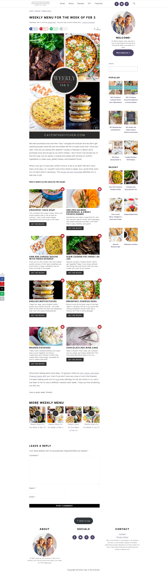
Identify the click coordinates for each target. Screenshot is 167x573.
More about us (122, 53)
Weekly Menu (46, 11)
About (71, 3)
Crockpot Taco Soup (42, 210)
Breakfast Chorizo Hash (81, 301)
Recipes (81, 3)
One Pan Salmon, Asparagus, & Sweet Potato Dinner (78, 212)
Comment (34, 455)
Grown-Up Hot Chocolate (71, 172)
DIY (89, 3)
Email (32, 497)
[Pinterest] (127, 4)
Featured (98, 3)
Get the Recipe (38, 224)
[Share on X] (2, 289)
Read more (47, 562)
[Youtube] (122, 4)
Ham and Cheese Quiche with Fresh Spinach (43, 258)
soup (57, 379)
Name (32, 488)
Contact (122, 534)
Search (111, 63)
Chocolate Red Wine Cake (82, 348)
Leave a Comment (88, 22)
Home (62, 3)
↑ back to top (83, 521)
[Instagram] (92, 537)
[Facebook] (117, 4)
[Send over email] (2, 294)
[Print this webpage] (2, 298)
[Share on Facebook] (2, 279)
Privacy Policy (122, 537)
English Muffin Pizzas (43, 301)
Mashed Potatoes (40, 348)
